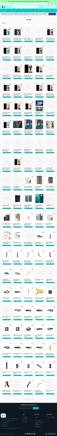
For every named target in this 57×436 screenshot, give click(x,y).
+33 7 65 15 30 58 (4, 3)
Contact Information (50, 417)
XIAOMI (13, 9)
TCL (40, 9)
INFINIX (8, 11)
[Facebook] (46, 434)
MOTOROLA (28, 9)
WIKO (17, 11)
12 (29, 399)
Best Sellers (25, 422)
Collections (25, 418)
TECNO (13, 11)
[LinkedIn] (55, 3)
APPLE (4, 9)
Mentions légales (38, 420)
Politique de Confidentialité (37, 424)
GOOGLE (18, 9)
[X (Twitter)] (55, 434)
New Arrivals (25, 420)
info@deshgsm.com (5, 422)
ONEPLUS (52, 9)
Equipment (26, 11)
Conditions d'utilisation (39, 422)
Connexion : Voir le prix (6, 41)
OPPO (23, 9)
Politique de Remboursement (38, 426)
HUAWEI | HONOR (34, 9)
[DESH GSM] (3, 6)
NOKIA (21, 11)
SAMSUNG (9, 9)
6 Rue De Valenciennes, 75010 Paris (8, 420)
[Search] (36, 6)
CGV (36, 418)
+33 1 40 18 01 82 (11, 3)
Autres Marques (39, 11)
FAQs (48, 418)
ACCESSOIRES (47, 11)
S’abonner (35, 408)
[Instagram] (48, 434)
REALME (47, 9)
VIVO (43, 9)
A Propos (36, 417)
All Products (25, 417)
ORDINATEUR (32, 11)
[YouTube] (51, 3)
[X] (53, 3)
